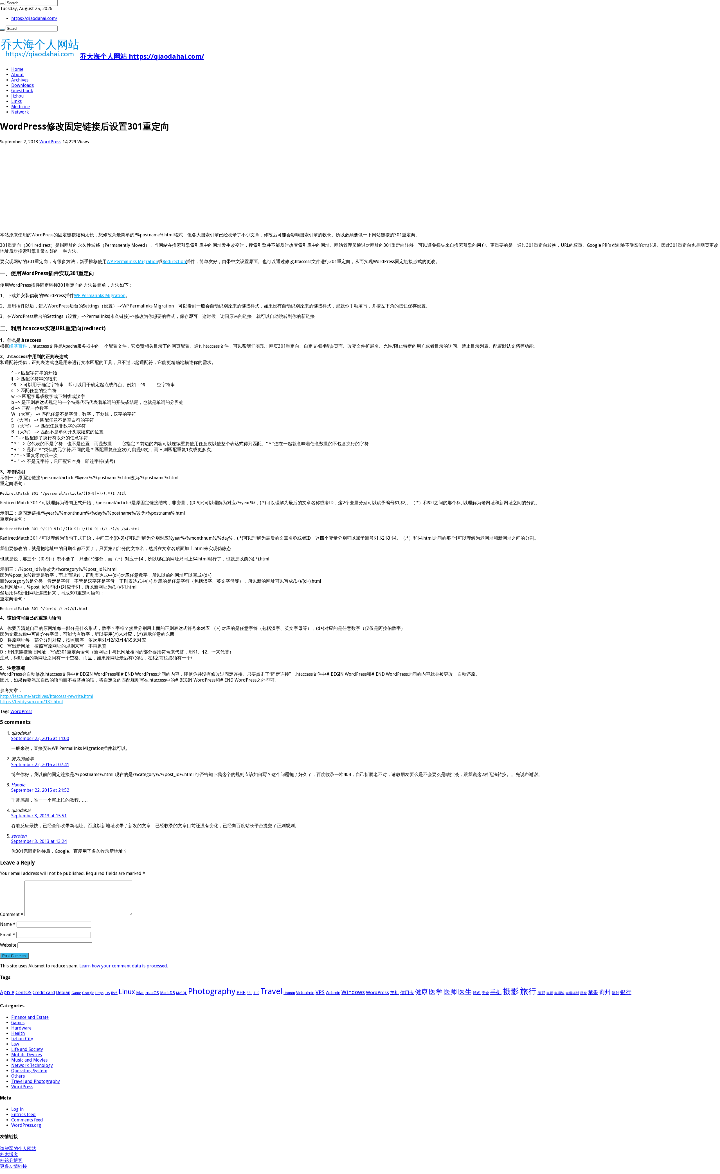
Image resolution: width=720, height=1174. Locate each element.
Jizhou (17, 96)
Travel (271, 991)
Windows (353, 992)
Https (99, 993)
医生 (465, 992)
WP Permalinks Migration (132, 261)
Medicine (20, 106)
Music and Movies (29, 1060)
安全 (485, 993)
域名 (477, 992)
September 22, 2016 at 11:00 (40, 738)
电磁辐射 (572, 993)
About (17, 74)
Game (76, 993)
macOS (152, 992)
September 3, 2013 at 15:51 (39, 815)
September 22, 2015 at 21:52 (40, 790)
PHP (241, 992)
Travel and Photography (35, 1081)
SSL (249, 993)
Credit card (44, 992)
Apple (7, 992)
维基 (13, 346)
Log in (17, 1109)
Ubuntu (289, 993)
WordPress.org (26, 1125)
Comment (11, 914)
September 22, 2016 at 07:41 (40, 764)
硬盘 (583, 993)
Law (15, 1044)
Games (17, 1022)
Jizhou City (22, 1038)
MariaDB (167, 992)
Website (8, 945)
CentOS (23, 992)
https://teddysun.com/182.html (31, 701)
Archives (19, 80)
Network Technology (32, 1065)
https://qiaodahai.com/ (34, 18)
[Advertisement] (169, 188)
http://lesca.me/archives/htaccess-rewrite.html (46, 696)
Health (18, 1033)
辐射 (615, 993)
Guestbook (22, 90)
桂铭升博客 (11, 1160)
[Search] (2, 4)
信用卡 (407, 992)
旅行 (528, 991)
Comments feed (27, 1120)
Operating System (29, 1070)
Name (7, 924)
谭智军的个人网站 (18, 1148)
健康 (421, 992)
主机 (394, 992)
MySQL (181, 993)
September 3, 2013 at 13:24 (39, 841)
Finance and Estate (30, 1017)
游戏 (541, 992)
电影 (549, 993)
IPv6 (114, 993)
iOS (107, 993)
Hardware (21, 1028)
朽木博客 (9, 1154)
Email (7, 934)
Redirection (174, 261)
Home (17, 69)
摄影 (511, 991)
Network (20, 112)
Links (16, 101)
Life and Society (27, 1049)
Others (18, 1076)
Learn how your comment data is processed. (123, 966)
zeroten (18, 836)
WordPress (50, 141)
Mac (140, 992)
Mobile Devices (26, 1054)
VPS (320, 992)
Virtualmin (305, 992)
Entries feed (23, 1114)
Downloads (22, 85)
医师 (450, 992)
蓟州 (605, 992)
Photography (211, 991)
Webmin (333, 992)
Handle (18, 785)
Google (88, 993)
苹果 (593, 992)
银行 (625, 992)
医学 (435, 992)
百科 (22, 346)
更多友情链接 (13, 1166)
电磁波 (559, 993)
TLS (256, 993)
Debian (63, 992)
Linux (127, 992)
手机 (495, 992)
